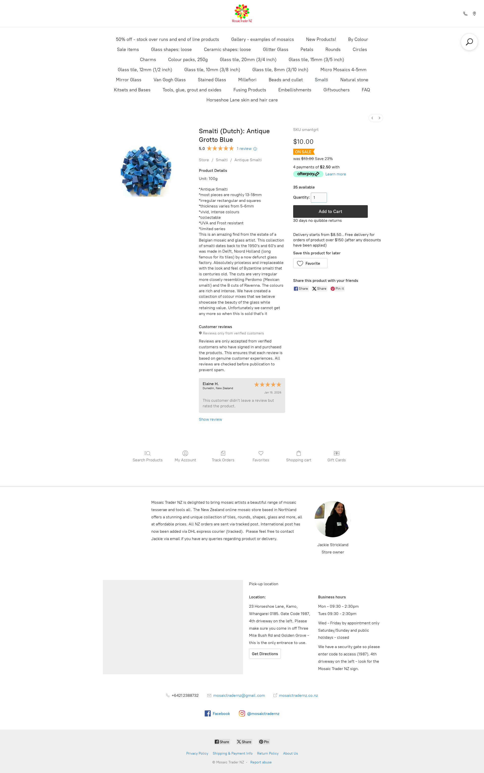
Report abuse (261, 762)
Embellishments (294, 90)
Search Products (148, 460)
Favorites (261, 460)
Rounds (333, 49)
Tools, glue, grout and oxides (192, 90)
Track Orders (223, 460)
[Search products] (469, 41)
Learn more (335, 174)
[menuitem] (372, 118)
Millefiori (247, 80)
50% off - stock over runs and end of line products (167, 39)
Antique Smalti (248, 159)
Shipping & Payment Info (233, 753)
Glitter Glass (275, 49)
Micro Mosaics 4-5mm (343, 69)
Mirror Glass (128, 80)
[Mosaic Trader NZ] (242, 13)
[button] (310, 263)
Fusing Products (249, 90)
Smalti (321, 80)
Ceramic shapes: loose (227, 49)
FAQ (366, 90)
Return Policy (268, 753)
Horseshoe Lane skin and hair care (242, 100)
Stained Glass (212, 80)
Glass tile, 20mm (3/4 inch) (248, 59)
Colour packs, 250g (188, 59)
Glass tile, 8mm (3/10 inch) (280, 69)
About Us (290, 753)
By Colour (358, 39)
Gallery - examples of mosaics (262, 39)
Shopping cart (298, 460)
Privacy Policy (197, 753)
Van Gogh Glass (170, 80)
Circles (360, 49)
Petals (306, 49)
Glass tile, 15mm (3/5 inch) (316, 59)
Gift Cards (336, 460)
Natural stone (354, 80)
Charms (148, 59)
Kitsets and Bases (132, 90)
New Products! (321, 39)
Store (204, 159)
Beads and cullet (286, 80)
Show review (210, 419)
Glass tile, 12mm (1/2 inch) (145, 69)
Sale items (128, 49)
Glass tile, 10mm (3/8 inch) (212, 69)
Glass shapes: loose (171, 49)
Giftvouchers (336, 90)
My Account (185, 460)
